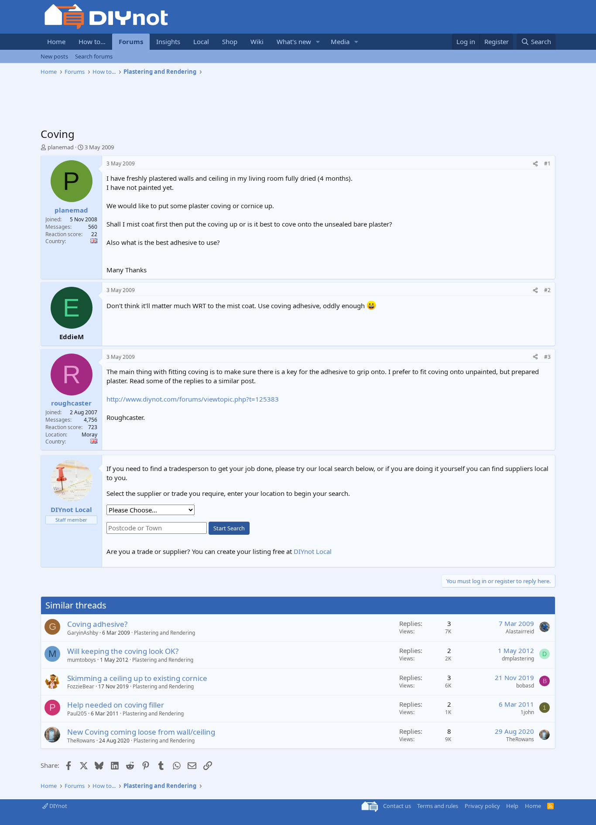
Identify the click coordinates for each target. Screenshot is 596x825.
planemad (61, 147)
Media (340, 41)
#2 (547, 290)
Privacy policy (482, 806)
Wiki (257, 41)
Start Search (229, 528)
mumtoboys (81, 659)
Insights (168, 41)
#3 (547, 357)
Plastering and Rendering (164, 632)
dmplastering (518, 658)
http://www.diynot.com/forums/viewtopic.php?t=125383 (192, 399)
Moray (89, 434)
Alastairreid (520, 631)
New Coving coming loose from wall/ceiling (141, 732)
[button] (318, 42)
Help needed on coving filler (115, 705)
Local (201, 41)
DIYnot (57, 806)
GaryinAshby (82, 632)
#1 (547, 163)
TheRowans (81, 740)
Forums (131, 41)
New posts (54, 56)
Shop (229, 41)
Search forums (94, 56)
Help (512, 806)
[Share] (535, 164)
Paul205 (77, 713)
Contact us (397, 806)
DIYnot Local (313, 551)
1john (527, 712)
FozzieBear (80, 686)
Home (56, 41)
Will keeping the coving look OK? (122, 651)
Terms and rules (437, 806)
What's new (294, 41)
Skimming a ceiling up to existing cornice (137, 678)
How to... (92, 41)
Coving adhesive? (97, 624)
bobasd (525, 685)
